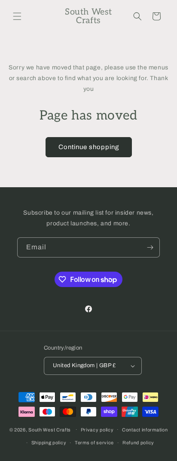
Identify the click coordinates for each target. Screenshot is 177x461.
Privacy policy (97, 429)
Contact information (145, 429)
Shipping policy (49, 442)
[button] (17, 16)
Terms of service (94, 442)
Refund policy (138, 442)
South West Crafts (49, 429)
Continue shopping (88, 147)
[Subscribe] (149, 247)
